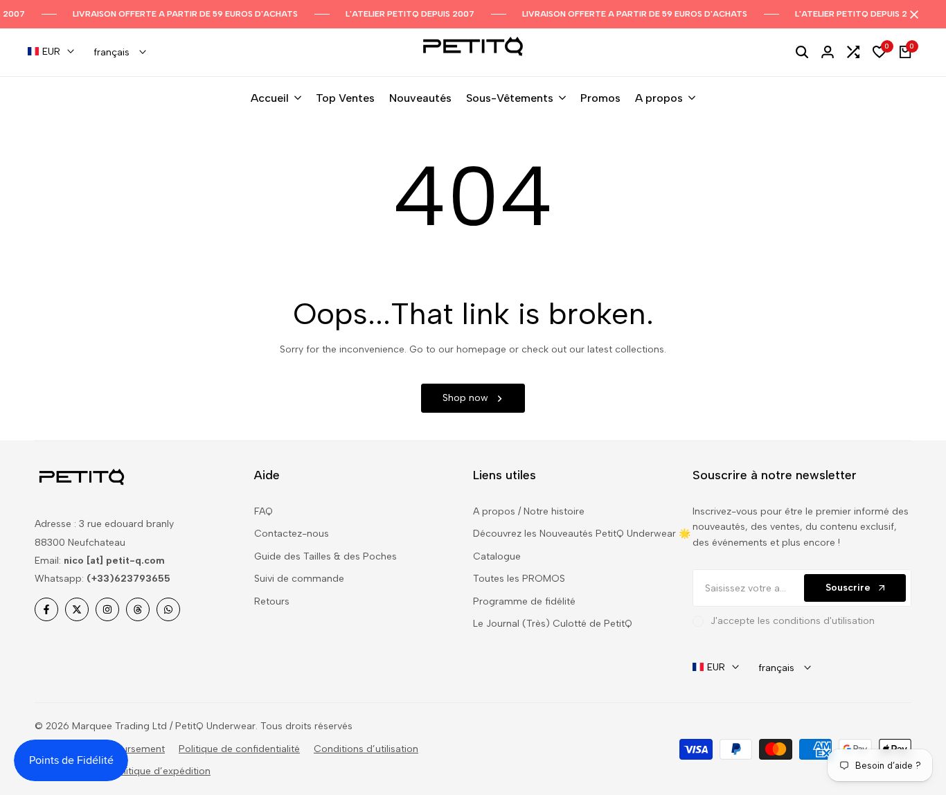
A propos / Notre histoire (528, 511)
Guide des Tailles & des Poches (325, 556)
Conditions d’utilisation (366, 749)
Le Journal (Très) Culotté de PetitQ (552, 623)
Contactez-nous (291, 533)
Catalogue (497, 556)
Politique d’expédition (161, 771)
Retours (271, 601)
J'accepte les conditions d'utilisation (793, 621)
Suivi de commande (299, 578)
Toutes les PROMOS (519, 578)
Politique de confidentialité (239, 749)
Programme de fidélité (524, 601)
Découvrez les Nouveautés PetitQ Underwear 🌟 (581, 533)
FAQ (263, 511)
